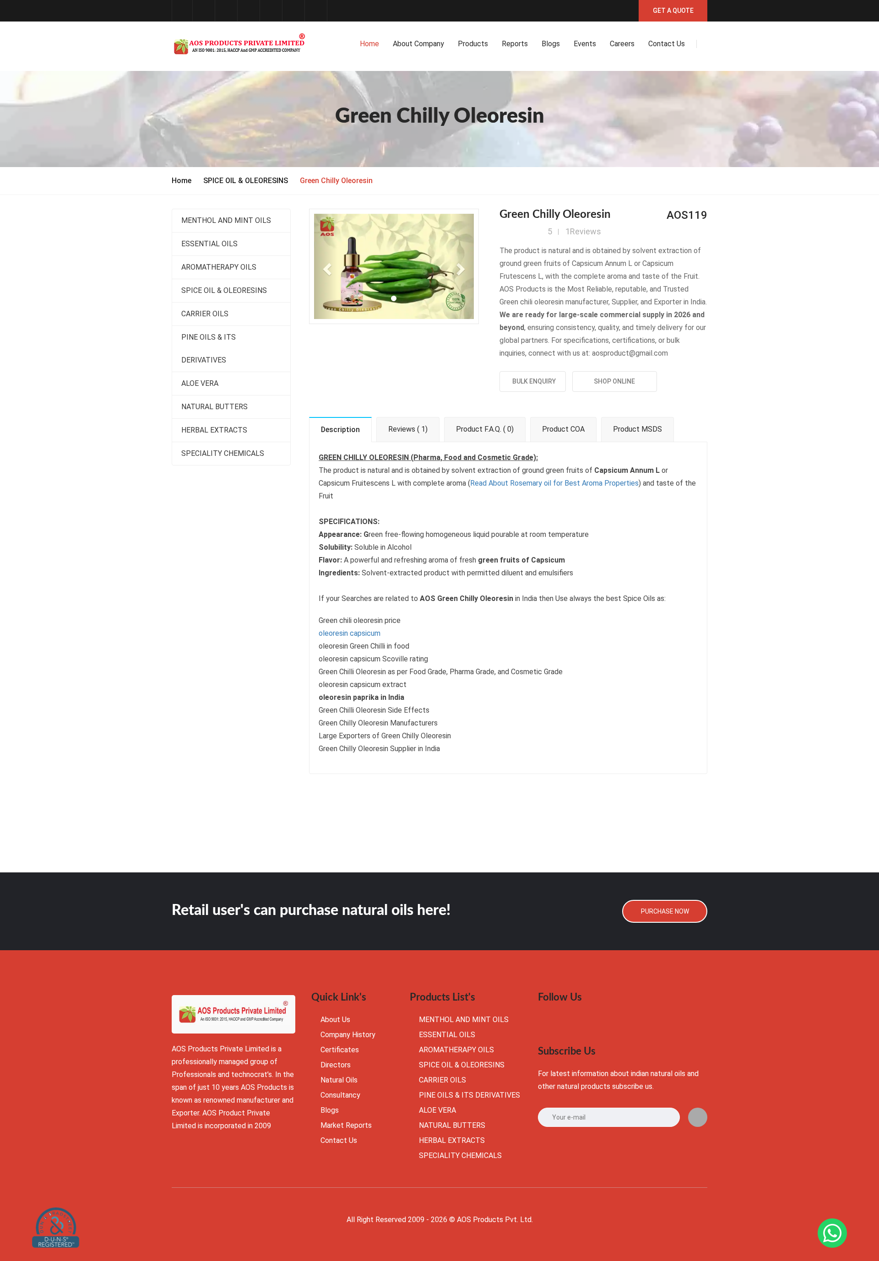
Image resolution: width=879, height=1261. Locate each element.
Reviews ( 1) (408, 429)
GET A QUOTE (673, 10)
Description (340, 429)
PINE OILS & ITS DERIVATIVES (208, 348)
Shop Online (614, 381)
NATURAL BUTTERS (214, 406)
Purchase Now (665, 911)
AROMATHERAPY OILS (218, 267)
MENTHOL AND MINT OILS (226, 220)
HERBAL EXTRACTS (214, 430)
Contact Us (338, 1140)
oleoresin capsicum (349, 633)
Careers (622, 43)
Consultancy (340, 1095)
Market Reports (346, 1125)
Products (473, 43)
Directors (335, 1065)
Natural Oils (339, 1080)
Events (585, 43)
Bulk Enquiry (533, 381)
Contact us (666, 43)
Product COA (563, 429)
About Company (418, 43)
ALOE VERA (199, 383)
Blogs (551, 43)
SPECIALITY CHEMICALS (222, 453)
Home (369, 43)
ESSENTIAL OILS (209, 243)
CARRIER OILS (204, 313)
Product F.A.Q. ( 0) (485, 429)
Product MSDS (637, 429)
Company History (347, 1034)
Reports (515, 43)
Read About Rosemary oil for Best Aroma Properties (554, 483)
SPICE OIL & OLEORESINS (245, 180)
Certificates (339, 1049)
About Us (335, 1019)
